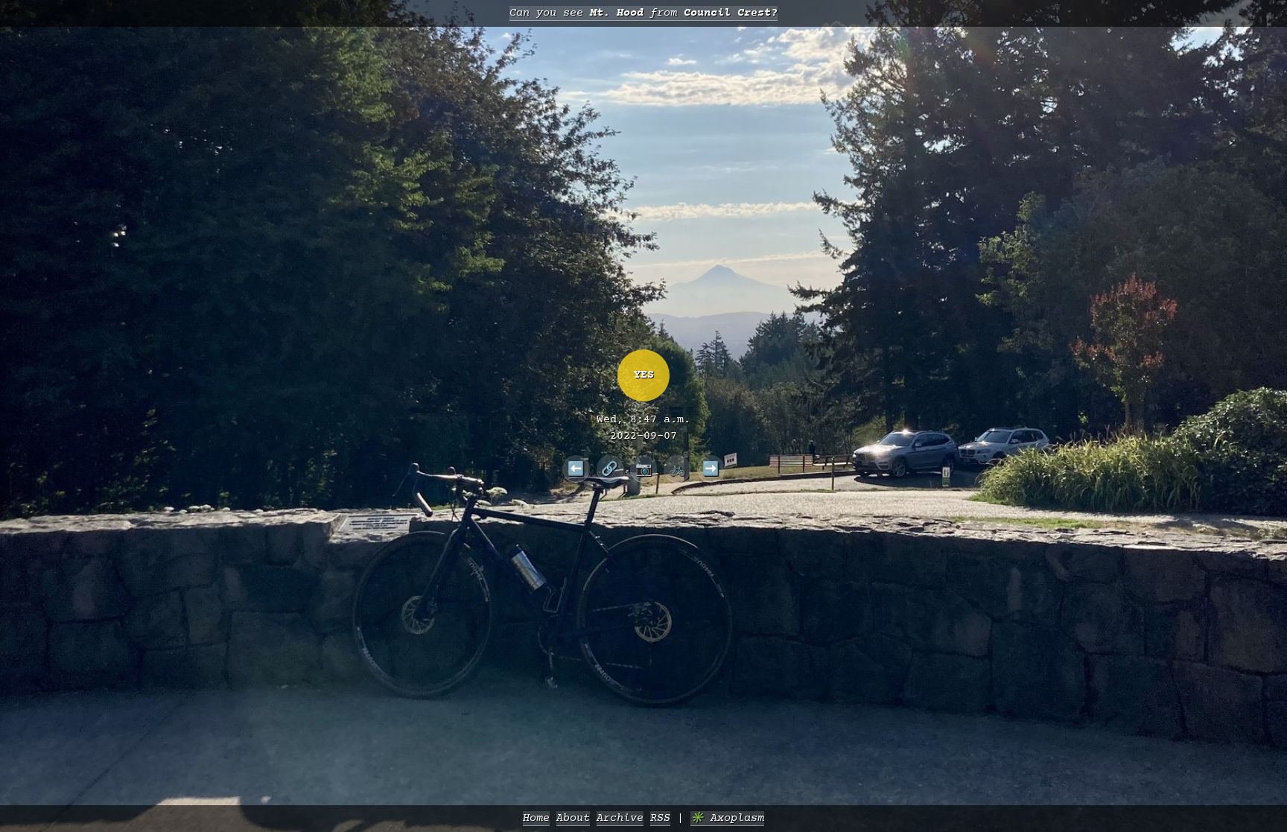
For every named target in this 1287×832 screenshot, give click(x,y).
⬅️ (576, 468)
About (573, 818)
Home (536, 818)
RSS (660, 818)
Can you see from (643, 13)
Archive (620, 818)
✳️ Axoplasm (727, 818)
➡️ (710, 468)
